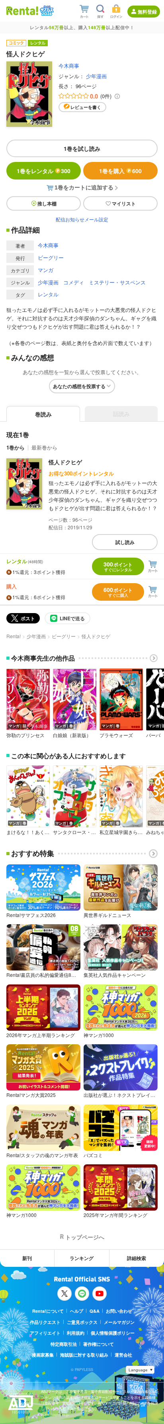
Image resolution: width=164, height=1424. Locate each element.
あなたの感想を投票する (79, 386)
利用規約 (75, 1333)
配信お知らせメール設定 (82, 219)
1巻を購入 (120, 171)
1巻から (15, 447)
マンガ (45, 270)
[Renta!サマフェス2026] (46, 11)
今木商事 (69, 65)
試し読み (125, 542)
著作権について (98, 1344)
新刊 (27, 1258)
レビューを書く (85, 107)
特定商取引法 (64, 1344)
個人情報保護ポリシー (113, 1333)
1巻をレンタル (43, 171)
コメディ (73, 282)
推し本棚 (47, 203)
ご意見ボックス (82, 1322)
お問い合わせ (119, 1311)
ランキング (82, 1258)
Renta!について (48, 1311)
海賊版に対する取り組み (84, 1355)
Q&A (95, 1311)
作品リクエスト (45, 1322)
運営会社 (123, 1355)
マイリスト (124, 203)
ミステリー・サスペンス (117, 282)
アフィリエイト (45, 1333)
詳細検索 (136, 1258)
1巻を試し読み (82, 148)
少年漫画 (96, 76)
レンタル (48, 294)
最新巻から (44, 447)
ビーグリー (51, 257)
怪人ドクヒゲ (65, 462)
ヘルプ (76, 1311)
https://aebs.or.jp (55, 1414)
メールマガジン (119, 1322)
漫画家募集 (43, 1355)
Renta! (13, 636)
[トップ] (22, 10)
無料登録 (147, 11)
